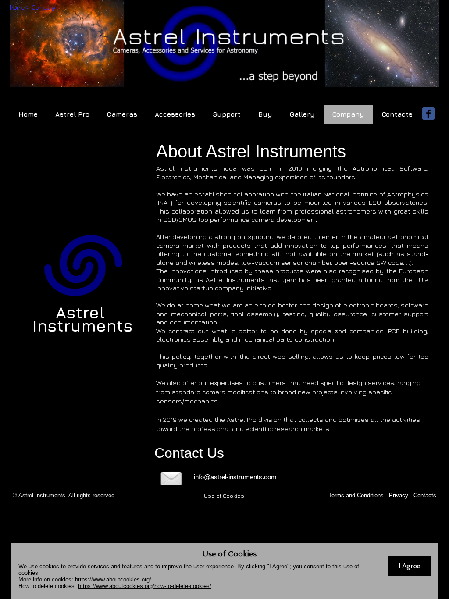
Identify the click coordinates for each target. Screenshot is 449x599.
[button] (409, 566)
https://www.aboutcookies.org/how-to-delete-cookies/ (144, 586)
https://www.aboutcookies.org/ (113, 579)
